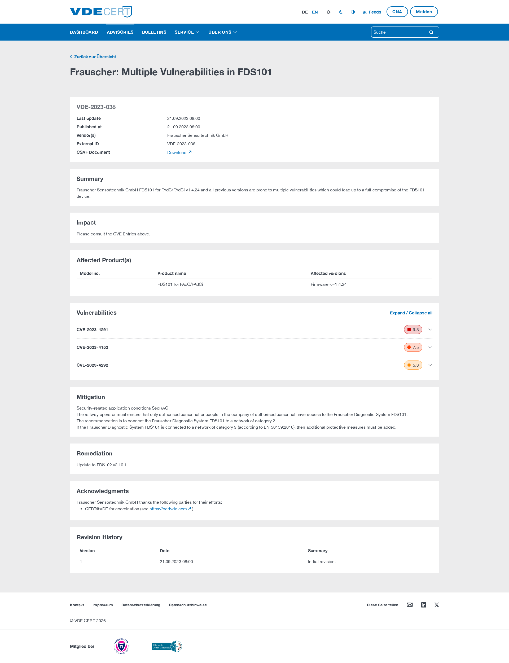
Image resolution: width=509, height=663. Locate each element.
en (315, 11)
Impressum (103, 605)
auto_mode (353, 12)
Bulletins (154, 31)
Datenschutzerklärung (140, 605)
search (431, 32)
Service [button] (184, 31)
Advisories (120, 31)
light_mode (329, 12)
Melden (424, 11)
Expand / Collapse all (411, 312)
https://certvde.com (168, 508)
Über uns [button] (219, 31)
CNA (397, 11)
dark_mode (341, 12)
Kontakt (77, 605)
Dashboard (84, 31)
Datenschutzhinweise (188, 605)
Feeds (374, 11)
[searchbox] (397, 32)
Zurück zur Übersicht (94, 56)
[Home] (101, 11)
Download (177, 152)
